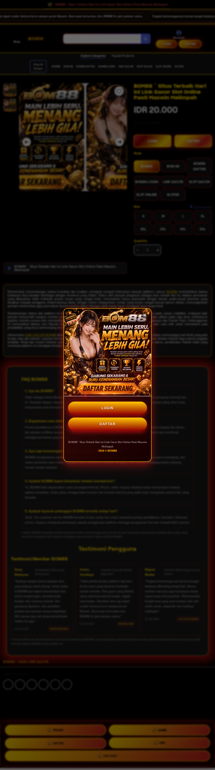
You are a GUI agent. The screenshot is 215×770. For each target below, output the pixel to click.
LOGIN (107, 408)
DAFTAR (107, 424)
